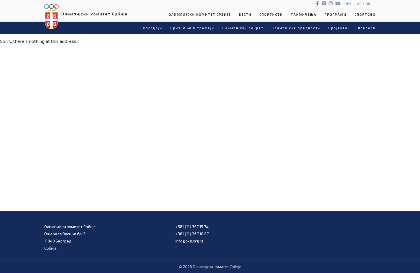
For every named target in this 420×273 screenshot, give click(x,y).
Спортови (365, 14)
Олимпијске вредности (295, 28)
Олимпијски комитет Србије (200, 14)
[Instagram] (331, 3)
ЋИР (348, 3)
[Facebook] (317, 3)
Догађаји (152, 28)
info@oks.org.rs (189, 240)
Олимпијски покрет (242, 28)
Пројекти (337, 28)
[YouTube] (338, 3)
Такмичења (304, 14)
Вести (245, 14)
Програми (336, 14)
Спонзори (365, 28)
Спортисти (271, 14)
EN (368, 3)
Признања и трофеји (192, 28)
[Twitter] (324, 3)
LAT (359, 3)
